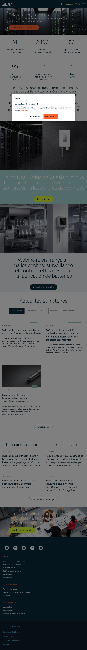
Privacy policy (24, 110)
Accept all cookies (50, 116)
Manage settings (35, 116)
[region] (43, 107)
